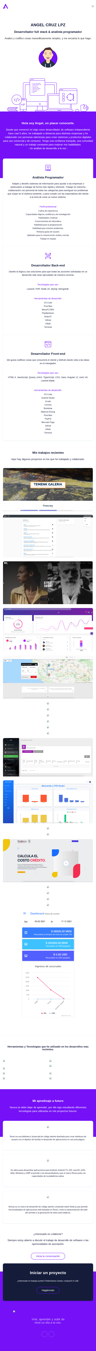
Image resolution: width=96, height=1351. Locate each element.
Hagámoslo (48, 1290)
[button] (93, 6)
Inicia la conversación (48, 1256)
